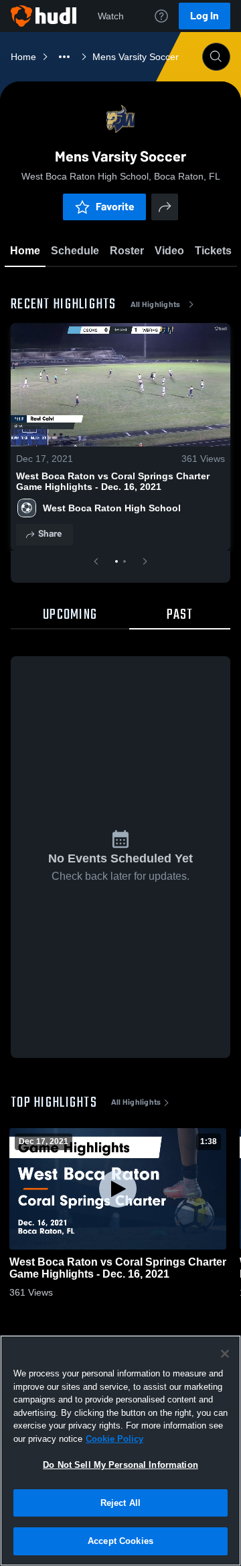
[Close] (225, 1353)
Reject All (120, 1503)
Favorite (115, 207)
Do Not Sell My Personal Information (120, 1465)
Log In (204, 16)
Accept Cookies (120, 1541)
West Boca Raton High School (112, 508)
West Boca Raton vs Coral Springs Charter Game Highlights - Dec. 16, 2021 (113, 481)
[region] (120, 1450)
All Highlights (156, 304)
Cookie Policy (114, 1439)
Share (50, 533)
